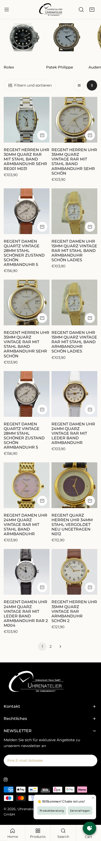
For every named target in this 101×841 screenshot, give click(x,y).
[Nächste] (59, 646)
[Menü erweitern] (7, 9)
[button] (92, 9)
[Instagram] (5, 779)
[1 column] (79, 85)
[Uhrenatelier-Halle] (50, 9)
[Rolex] (24, 42)
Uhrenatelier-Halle (33, 809)
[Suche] (81, 9)
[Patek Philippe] (66, 42)
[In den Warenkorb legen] (42, 135)
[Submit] (91, 760)
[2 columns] (92, 85)
